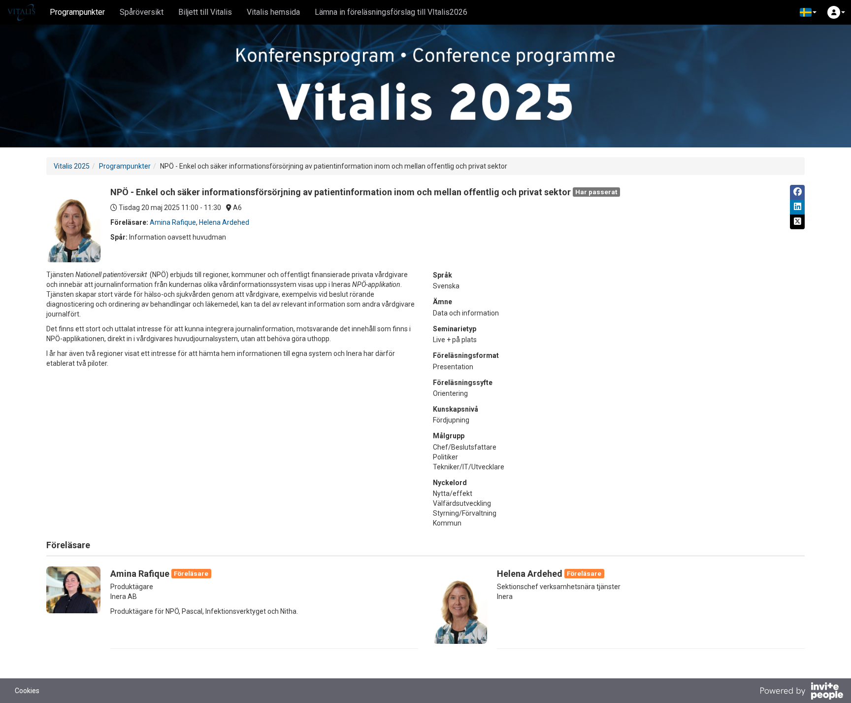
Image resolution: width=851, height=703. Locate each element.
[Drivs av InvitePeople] (801, 692)
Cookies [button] (27, 691)
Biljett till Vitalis (205, 12)
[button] (808, 12)
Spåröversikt (142, 12)
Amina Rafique (173, 222)
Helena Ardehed (224, 222)
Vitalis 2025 (72, 166)
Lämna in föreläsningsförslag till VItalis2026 (391, 12)
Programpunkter (77, 12)
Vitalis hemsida (273, 12)
